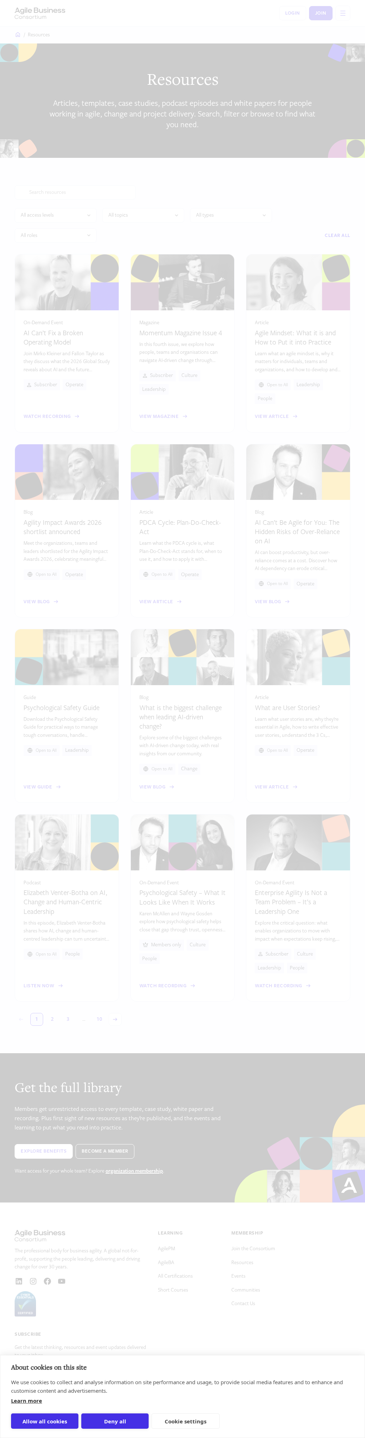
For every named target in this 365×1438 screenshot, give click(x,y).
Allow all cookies (44, 1421)
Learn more (26, 1400)
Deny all (115, 1421)
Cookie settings (185, 1421)
